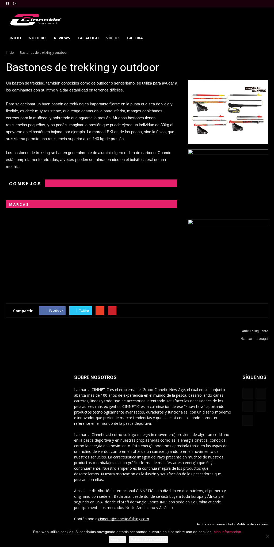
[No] (267, 536)
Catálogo (88, 37)
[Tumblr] (246, 3)
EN (15, 3)
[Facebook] (229, 3)
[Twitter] (255, 3)
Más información (227, 532)
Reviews (62, 37)
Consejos (25, 183)
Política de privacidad (215, 524)
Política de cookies (252, 524)
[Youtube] (264, 3)
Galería (135, 37)
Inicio (15, 37)
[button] (261, 38)
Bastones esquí (254, 338)
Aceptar (117, 539)
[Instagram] (238, 3)
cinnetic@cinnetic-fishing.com (123, 518)
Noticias (38, 37)
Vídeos (113, 37)
